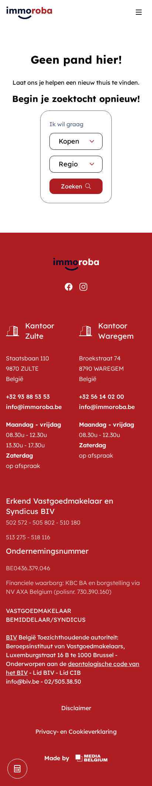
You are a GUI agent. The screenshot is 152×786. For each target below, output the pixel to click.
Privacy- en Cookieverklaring (76, 731)
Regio (68, 164)
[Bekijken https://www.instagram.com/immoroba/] (83, 286)
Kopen (69, 141)
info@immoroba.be (34, 406)
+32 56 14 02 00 (101, 396)
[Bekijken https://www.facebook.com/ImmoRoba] (68, 286)
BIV (11, 637)
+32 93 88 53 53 (28, 396)
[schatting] (17, 769)
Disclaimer (76, 708)
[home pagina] (29, 12)
